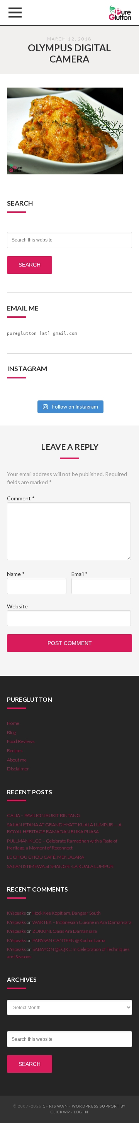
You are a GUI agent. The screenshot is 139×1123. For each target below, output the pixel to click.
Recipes (14, 750)
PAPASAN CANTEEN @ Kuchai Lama (68, 940)
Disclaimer (18, 769)
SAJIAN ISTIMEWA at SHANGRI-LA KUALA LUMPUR (60, 866)
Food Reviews (20, 741)
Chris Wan (55, 1106)
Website (17, 606)
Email (79, 574)
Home (13, 723)
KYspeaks (16, 913)
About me (17, 760)
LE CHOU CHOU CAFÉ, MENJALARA (45, 857)
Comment (21, 498)
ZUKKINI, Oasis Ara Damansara (64, 931)
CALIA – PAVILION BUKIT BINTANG (43, 815)
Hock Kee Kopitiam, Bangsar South (66, 913)
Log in (81, 1112)
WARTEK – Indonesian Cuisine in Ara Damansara (82, 922)
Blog (11, 732)
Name (16, 574)
